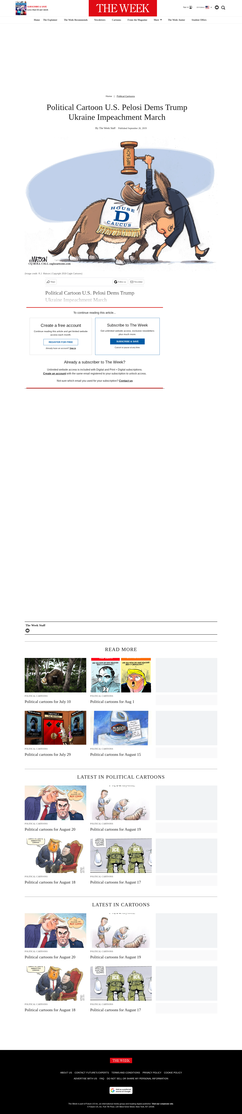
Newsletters (99, 20)
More (157, 20)
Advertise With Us (85, 1078)
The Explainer (50, 20)
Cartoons (116, 20)
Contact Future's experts (92, 1072)
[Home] (36, 20)
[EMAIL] (28, 630)
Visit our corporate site (162, 1104)
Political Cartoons (126, 96)
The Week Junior (176, 20)
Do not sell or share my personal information (137, 1078)
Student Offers (199, 20)
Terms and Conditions (125, 1072)
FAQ (102, 1078)
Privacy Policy (152, 1072)
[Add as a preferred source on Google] (121, 1090)
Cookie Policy (173, 1072)
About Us (66, 1072)
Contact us (126, 380)
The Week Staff (107, 128)
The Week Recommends (76, 20)
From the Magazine (137, 20)
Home (109, 96)
